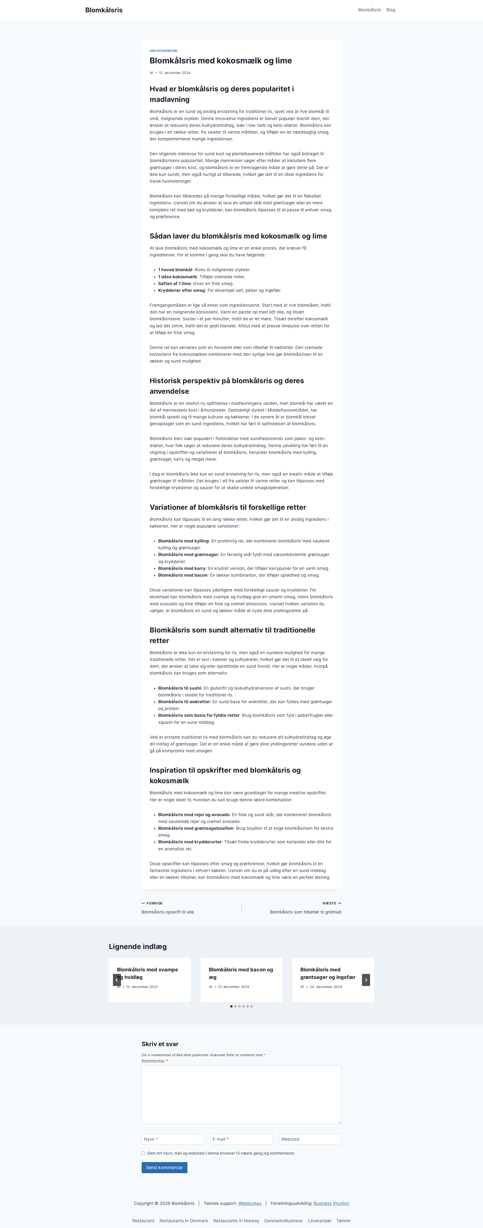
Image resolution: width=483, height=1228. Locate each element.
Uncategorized (164, 51)
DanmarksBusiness (283, 1220)
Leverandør (319, 1220)
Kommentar (155, 1060)
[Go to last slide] (117, 980)
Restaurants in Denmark (183, 1220)
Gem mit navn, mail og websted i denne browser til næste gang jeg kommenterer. (221, 1153)
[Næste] (366, 980)
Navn (151, 1139)
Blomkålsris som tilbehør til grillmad (305, 908)
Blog (390, 9)
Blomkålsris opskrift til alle (168, 908)
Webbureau (250, 1203)
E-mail (221, 1139)
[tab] (231, 1006)
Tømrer (343, 1220)
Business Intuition (331, 1203)
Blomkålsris (369, 9)
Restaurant (143, 1220)
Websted (290, 1139)
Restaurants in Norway (236, 1220)
